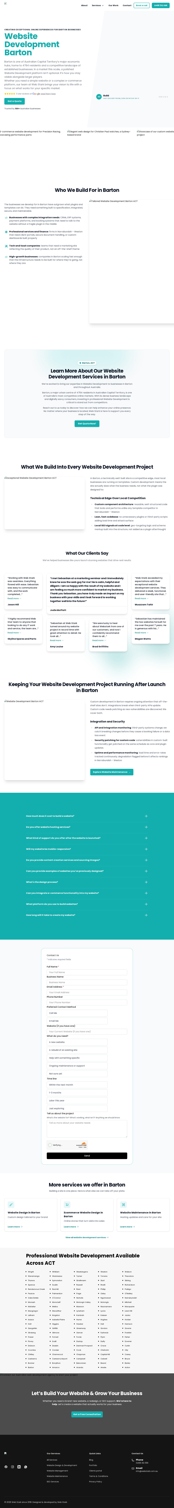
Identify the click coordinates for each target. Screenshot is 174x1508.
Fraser (31, 1337)
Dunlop (79, 1341)
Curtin (127, 1345)
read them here (48, 93)
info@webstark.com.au (147, 1471)
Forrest (55, 1337)
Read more (13, 598)
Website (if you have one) (61, 1026)
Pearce (31, 1293)
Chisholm (105, 1350)
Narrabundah (131, 1298)
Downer (128, 1341)
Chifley (31, 1354)
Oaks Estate (33, 1298)
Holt (29, 1324)
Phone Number (55, 996)
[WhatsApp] (25, 1466)
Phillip (103, 1289)
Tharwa (31, 1280)
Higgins (55, 1324)
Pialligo (128, 1289)
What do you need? (57, 1036)
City (126, 1350)
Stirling (128, 1280)
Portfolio (93, 1465)
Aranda (79, 1367)
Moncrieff (56, 1302)
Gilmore (55, 1332)
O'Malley (128, 1293)
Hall (102, 1324)
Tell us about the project (60, 1113)
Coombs (32, 1350)
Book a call (141, 5)
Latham (31, 1315)
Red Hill (55, 1289)
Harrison (128, 1324)
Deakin (55, 1345)
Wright (31, 1271)
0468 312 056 (160, 5)
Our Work (113, 5)
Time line (52, 1078)
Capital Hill (105, 1354)
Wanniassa (57, 1276)
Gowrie (128, 1328)
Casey (127, 1354)
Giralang (32, 1332)
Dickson (31, 1345)
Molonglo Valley (83, 1302)
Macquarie (129, 1306)
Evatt (54, 1341)
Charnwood (57, 1354)
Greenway (81, 1328)
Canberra (32, 1358)
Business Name (55, 976)
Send (87, 1155)
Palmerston (57, 1293)
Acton (127, 1367)
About (84, 5)
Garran (79, 1332)
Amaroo (56, 1367)
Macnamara (106, 1306)
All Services (52, 1460)
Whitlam (55, 1271)
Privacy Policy (95, 1481)
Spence (31, 1285)
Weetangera (82, 1271)
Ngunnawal (106, 1298)
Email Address (55, 986)
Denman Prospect (84, 1345)
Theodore (129, 1276)
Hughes (104, 1319)
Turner (79, 1276)
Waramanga (33, 1276)
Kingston (56, 1315)
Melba (55, 1306)
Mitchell (128, 1302)
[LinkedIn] (19, 1466)
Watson (128, 1271)
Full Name (53, 966)
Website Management (57, 1470)
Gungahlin (32, 1328)
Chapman (80, 1354)
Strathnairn (81, 1280)
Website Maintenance (57, 1476)
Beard (103, 1363)
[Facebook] (6, 1466)
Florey (30, 1341)
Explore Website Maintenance (112, 772)
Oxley (103, 1293)
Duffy (103, 1341)
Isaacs (31, 1319)
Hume (79, 1319)
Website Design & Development (62, 1465)
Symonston (57, 1280)
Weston (104, 1271)
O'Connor (56, 1298)
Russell (79, 1285)
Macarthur (56, 1311)
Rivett (103, 1285)
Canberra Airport (59, 1358)
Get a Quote (14, 101)
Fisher (127, 1337)
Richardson (130, 1285)
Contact (127, 5)
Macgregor (33, 1311)
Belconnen (81, 1363)
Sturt (103, 1280)
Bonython (56, 1363)
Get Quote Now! (87, 423)
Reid (78, 1289)
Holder (128, 1319)
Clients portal (95, 1470)
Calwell (104, 1358)
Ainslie (103, 1367)
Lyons (103, 1311)
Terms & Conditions (98, 1476)
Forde (79, 1337)
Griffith (55, 1328)
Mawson (80, 1306)
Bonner (31, 1363)
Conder (55, 1350)
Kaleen (104, 1315)
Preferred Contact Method (61, 1007)
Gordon (104, 1328)
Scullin (55, 1285)
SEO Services (53, 1481)
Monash (31, 1302)
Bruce (127, 1358)
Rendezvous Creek (36, 1289)
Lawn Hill (128, 1311)
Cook (78, 1350)
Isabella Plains (58, 1319)
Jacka (127, 1315)
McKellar (32, 1306)
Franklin (128, 1332)
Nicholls (79, 1298)
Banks (127, 1363)
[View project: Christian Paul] (66, 148)
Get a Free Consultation (87, 1414)
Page (78, 1293)
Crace (103, 1345)
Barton (31, 1367)
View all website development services (86, 1237)
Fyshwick (104, 1332)
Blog (91, 1460)
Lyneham (80, 1311)
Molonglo (105, 1302)
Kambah (80, 1315)
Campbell (80, 1358)
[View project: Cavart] (135, 148)
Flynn (103, 1337)
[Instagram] (12, 1466)
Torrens (104, 1276)
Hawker (79, 1324)
